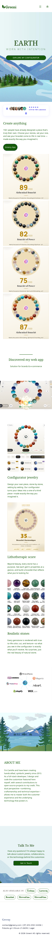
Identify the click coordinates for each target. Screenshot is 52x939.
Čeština (31, 890)
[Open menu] (40, 6)
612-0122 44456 (33, 925)
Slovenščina (40, 897)
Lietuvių (43, 890)
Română (10, 897)
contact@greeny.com (11, 925)
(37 (24, 925)
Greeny (6, 919)
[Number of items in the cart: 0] (47, 6)
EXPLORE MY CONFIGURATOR (26, 58)
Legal (32, 928)
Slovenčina (24, 897)
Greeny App (10, 147)
